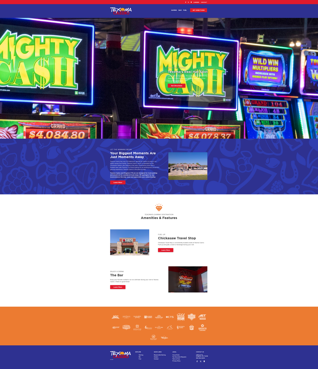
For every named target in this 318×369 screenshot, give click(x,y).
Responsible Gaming (160, 354)
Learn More (117, 182)
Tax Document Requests (179, 356)
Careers (196, 2)
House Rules (176, 354)
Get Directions (199, 10)
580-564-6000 (200, 358)
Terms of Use (176, 358)
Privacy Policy (176, 360)
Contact (204, 2)
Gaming (174, 10)
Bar (180, 10)
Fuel (185, 10)
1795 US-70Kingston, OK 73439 (202, 355)
